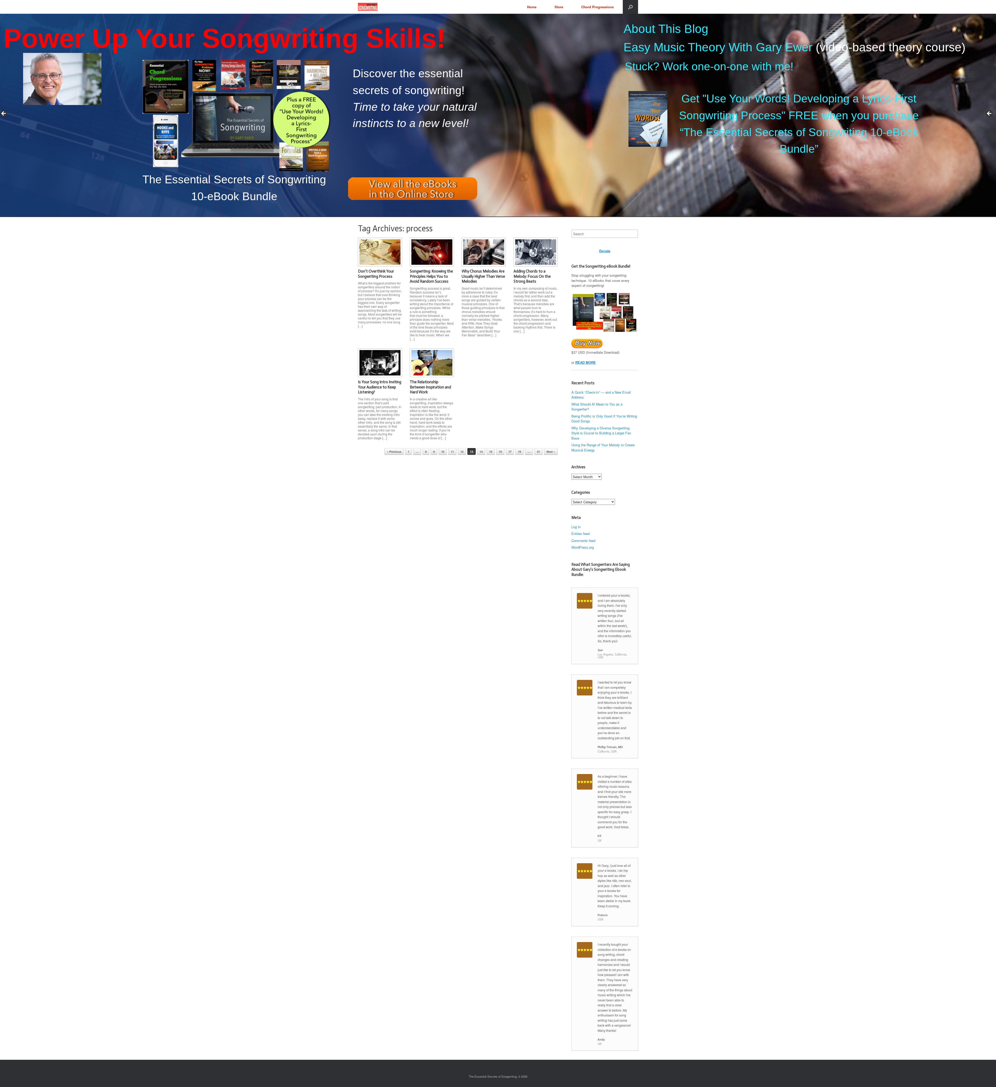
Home (531, 6)
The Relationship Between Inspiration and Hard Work (430, 387)
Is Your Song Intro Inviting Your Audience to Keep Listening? (379, 387)
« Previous (394, 452)
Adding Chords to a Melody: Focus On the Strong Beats (532, 276)
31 (538, 452)
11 (452, 452)
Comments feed (583, 540)
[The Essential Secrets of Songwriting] (367, 6)
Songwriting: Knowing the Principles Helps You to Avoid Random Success (431, 276)
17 (509, 452)
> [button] (989, 114)
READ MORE (585, 362)
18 (519, 452)
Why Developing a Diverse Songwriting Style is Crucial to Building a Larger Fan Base (601, 433)
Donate (604, 250)
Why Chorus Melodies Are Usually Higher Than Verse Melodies (483, 276)
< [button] (4, 114)
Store (559, 6)
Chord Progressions (597, 6)
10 (442, 452)
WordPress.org (582, 547)
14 (481, 452)
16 (500, 452)
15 (490, 452)
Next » (551, 452)
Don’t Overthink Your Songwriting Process (376, 274)
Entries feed (580, 533)
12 (462, 452)
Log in (575, 526)
